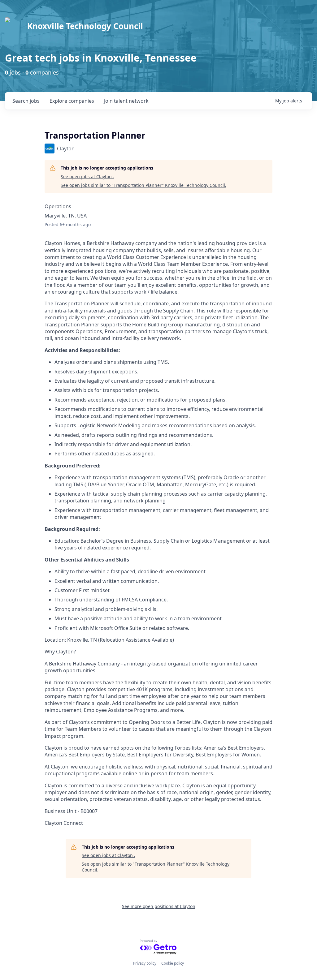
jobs (26, 100)
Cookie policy (172, 963)
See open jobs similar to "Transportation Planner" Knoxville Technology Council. (143, 185)
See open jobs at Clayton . (87, 176)
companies (72, 100)
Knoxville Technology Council (85, 26)
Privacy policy (144, 963)
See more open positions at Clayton (158, 906)
